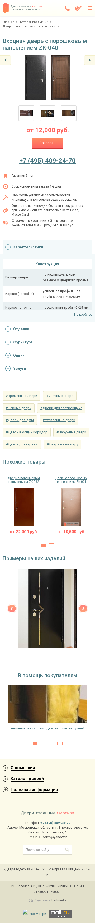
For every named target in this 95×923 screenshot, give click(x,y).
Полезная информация (34, 789)
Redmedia (58, 900)
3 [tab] (51, 743)
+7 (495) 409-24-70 (47, 160)
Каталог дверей (27, 778)
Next (83, 608)
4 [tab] (60, 743)
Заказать (48, 143)
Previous (11, 608)
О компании (23, 767)
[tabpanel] (24, 505)
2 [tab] (51, 545)
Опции (19, 355)
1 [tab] (43, 545)
